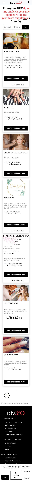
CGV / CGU (8, 431)
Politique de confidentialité (13, 435)
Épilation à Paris (10, 458)
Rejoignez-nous (10, 425)
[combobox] (7, 27)
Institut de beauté (10, 443)
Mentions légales (10, 428)
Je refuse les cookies (27, 475)
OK (5, 477)
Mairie (7, 449)
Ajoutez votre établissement (14, 422)
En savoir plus (16, 475)
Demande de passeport (12, 461)
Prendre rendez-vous (16, 78)
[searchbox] (7, 27)
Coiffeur (7, 446)
